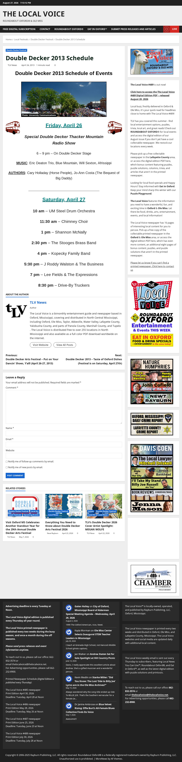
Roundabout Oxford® (68, 29)
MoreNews (101, 758)
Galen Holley (82, 606)
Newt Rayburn (52, 533)
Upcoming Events (31, 515)
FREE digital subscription (19, 29)
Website (10, 450)
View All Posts (64, 345)
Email (9, 439)
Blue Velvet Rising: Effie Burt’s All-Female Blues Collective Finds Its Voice (90, 708)
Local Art (34, 511)
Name (10, 428)
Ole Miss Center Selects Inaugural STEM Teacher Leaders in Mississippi (89, 634)
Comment (12, 387)
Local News (53, 515)
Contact (45, 29)
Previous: (32, 359)
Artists (91, 511)
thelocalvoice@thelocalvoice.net (150, 694)
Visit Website (40, 345)
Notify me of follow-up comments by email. (31, 461)
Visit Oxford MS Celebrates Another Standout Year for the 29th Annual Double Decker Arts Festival (23, 528)
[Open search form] (160, 29)
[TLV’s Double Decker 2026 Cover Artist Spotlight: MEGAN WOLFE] (103, 506)
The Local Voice (34, 14)
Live (174, 29)
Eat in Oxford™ (97, 29)
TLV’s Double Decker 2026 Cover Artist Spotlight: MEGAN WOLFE (101, 526)
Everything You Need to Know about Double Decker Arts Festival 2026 (62, 526)
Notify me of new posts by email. (25, 467)
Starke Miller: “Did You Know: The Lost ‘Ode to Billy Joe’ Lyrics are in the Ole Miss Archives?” (90, 681)
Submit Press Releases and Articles (133, 29)
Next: (94, 359)
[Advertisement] (153, 538)
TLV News (12, 65)
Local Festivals (15, 515)
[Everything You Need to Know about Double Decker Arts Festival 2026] (63, 506)
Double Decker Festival (16, 50)
